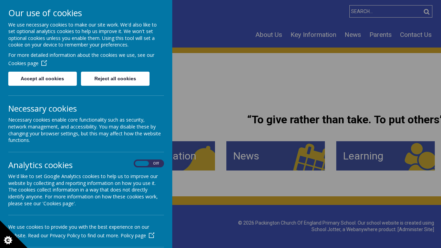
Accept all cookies (42, 78)
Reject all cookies (115, 78)
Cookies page (23, 63)
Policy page (133, 235)
